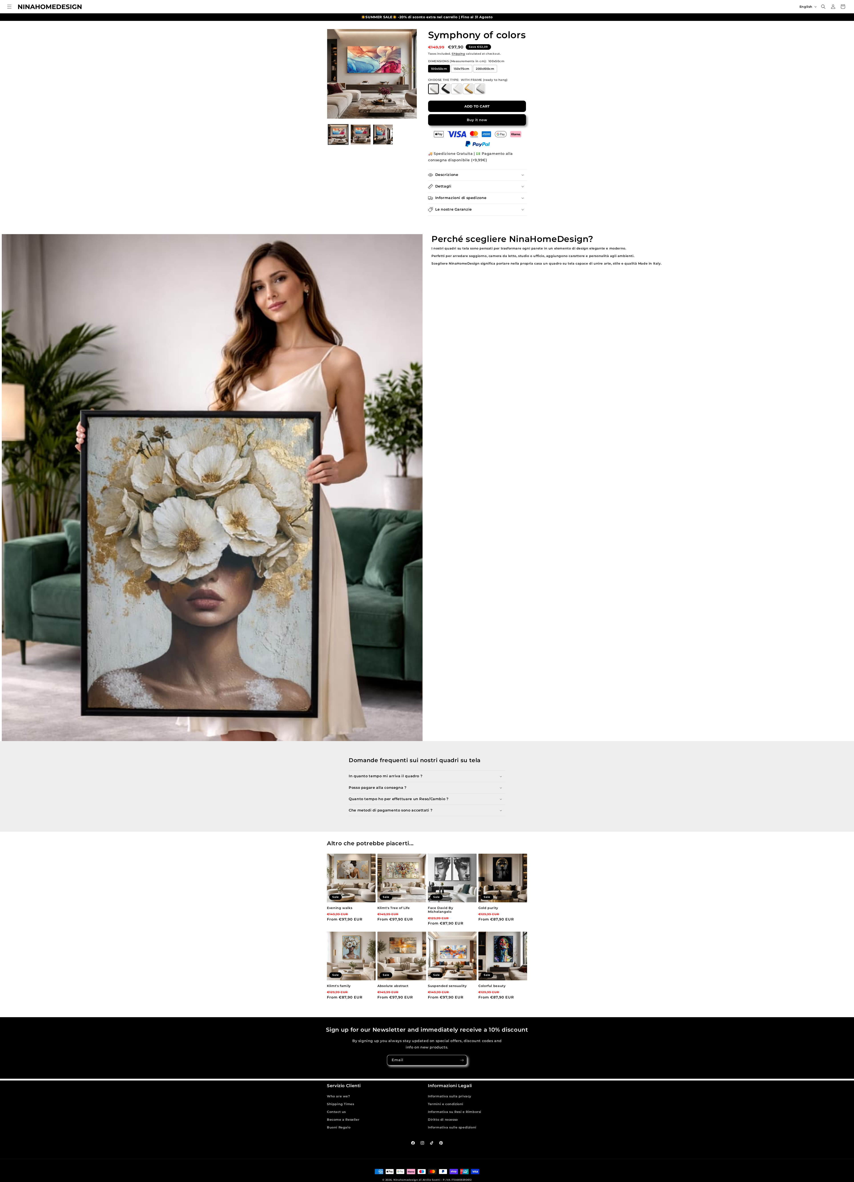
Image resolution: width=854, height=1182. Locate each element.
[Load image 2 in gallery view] (360, 134)
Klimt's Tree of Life (393, 908)
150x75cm (461, 68)
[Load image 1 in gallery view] (338, 134)
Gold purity (488, 908)
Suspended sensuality (447, 986)
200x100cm (485, 68)
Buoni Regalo (338, 1127)
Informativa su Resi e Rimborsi (454, 1112)
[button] (9, 7)
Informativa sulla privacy (449, 1096)
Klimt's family (339, 986)
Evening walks (339, 908)
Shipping (458, 53)
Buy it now (477, 120)
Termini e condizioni (445, 1104)
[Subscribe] (462, 1060)
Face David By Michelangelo (440, 910)
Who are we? (338, 1096)
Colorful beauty (492, 986)
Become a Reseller (343, 1120)
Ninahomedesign (405, 1179)
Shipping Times (340, 1104)
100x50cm (439, 68)
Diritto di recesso (443, 1120)
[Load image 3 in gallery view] (383, 134)
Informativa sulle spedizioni (452, 1127)
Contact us (336, 1112)
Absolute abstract (393, 986)
